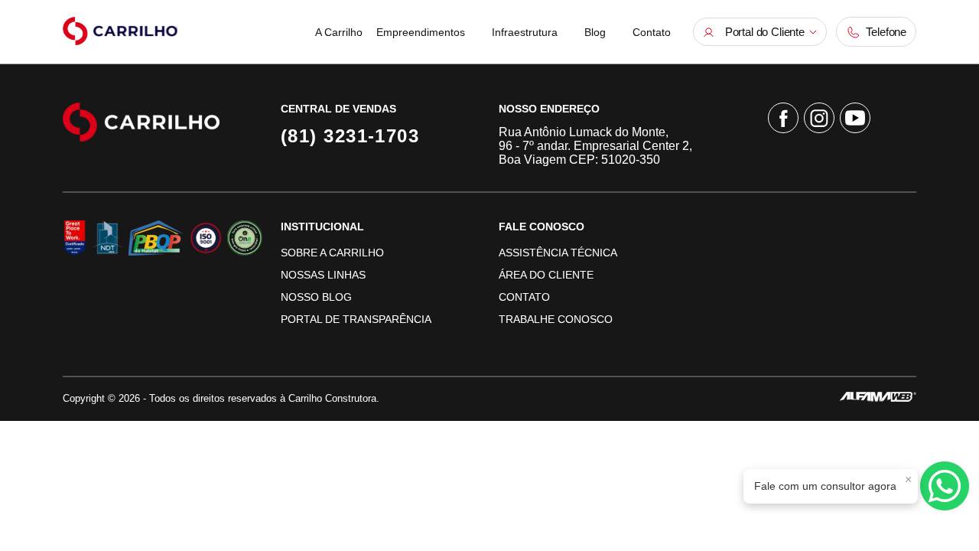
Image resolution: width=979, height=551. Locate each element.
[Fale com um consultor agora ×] (944, 486)
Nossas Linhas (323, 275)
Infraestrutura (525, 32)
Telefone (883, 31)
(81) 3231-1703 (350, 136)
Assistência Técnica (558, 252)
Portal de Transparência (356, 319)
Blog (595, 32)
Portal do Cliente (762, 31)
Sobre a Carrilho (332, 252)
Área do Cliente (546, 275)
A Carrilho (339, 32)
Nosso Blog (316, 297)
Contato (652, 32)
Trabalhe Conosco (556, 319)
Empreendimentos (420, 32)
